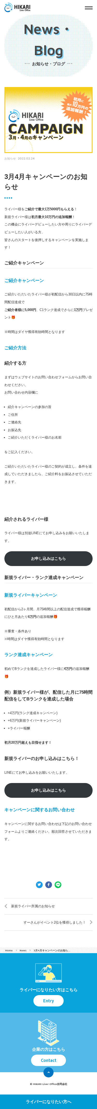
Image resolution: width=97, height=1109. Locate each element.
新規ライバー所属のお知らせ (33, 906)
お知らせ (10, 158)
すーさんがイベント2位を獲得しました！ (55, 922)
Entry (48, 1000)
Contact (48, 1060)
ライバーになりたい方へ (48, 1101)
